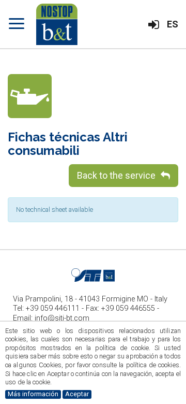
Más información (33, 394)
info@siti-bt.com (62, 318)
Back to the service (116, 175)
